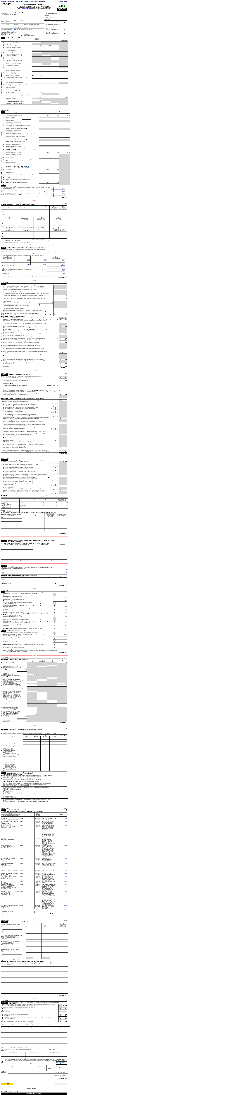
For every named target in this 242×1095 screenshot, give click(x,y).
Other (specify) (26, 34)
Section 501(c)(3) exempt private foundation (23, 29)
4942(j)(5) (54, 733)
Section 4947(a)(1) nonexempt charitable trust (11, 31)
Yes (52, 253)
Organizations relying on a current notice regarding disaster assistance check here (19, 420)
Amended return (27, 26)
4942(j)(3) (47, 733)
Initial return (16, 24)
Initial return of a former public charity (31, 24)
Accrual (38, 32)
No (57, 253)
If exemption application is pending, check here (53, 21)
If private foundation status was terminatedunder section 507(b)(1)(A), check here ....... (53, 29)
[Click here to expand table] (66, 810)
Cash (33, 32)
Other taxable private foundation (29, 31)
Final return (16, 26)
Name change (27, 27)
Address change (17, 27)
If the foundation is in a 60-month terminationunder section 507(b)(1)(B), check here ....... (53, 33)
